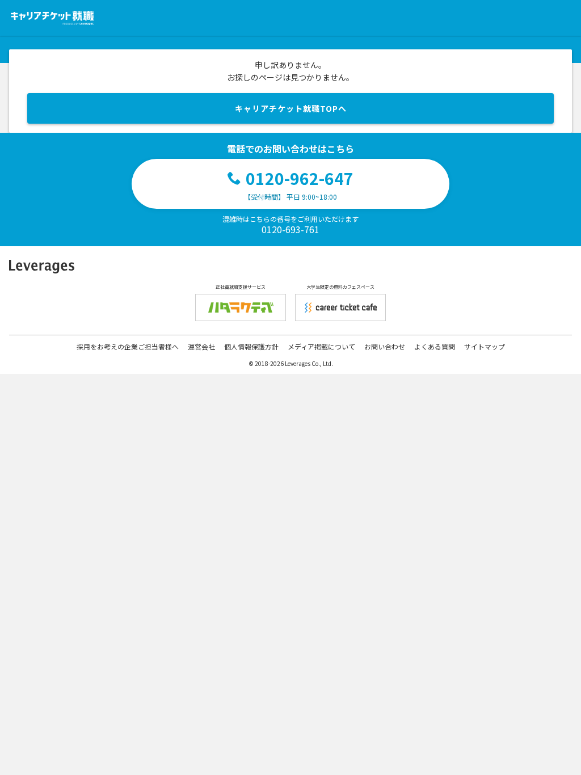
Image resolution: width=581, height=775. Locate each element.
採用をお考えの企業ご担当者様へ (128, 346)
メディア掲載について (321, 346)
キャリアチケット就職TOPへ (291, 108)
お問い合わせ (384, 346)
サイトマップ (484, 346)
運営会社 (201, 346)
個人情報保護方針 (251, 346)
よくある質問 (434, 346)
